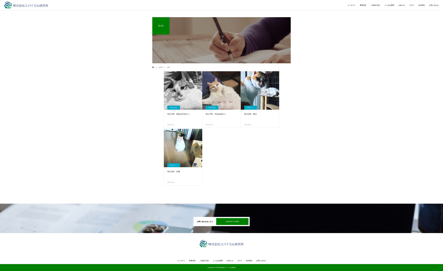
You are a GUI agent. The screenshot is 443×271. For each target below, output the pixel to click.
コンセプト (351, 5)
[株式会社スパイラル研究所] (26, 5)
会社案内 (421, 5)
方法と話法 (212, 107)
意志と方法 (173, 107)
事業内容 (363, 5)
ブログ (411, 5)
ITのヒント (250, 107)
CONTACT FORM (232, 221)
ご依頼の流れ (375, 5)
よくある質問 (389, 5)
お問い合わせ (434, 5)
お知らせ (401, 5)
